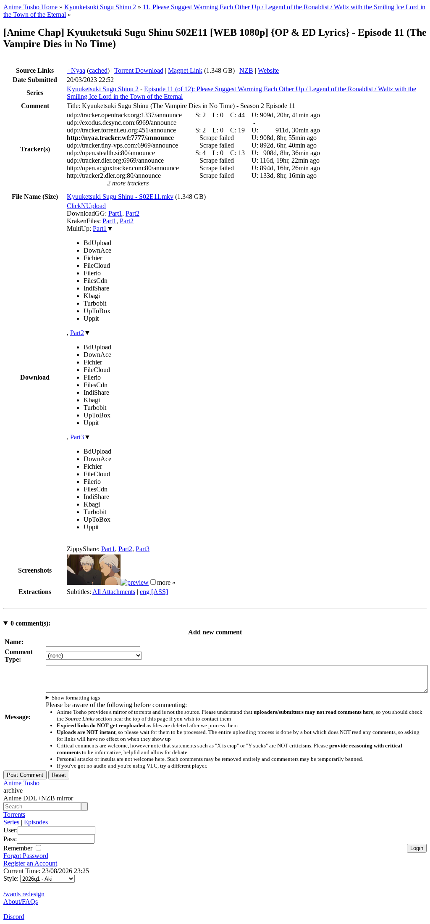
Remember (18, 848)
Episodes (36, 822)
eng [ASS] (154, 591)
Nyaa (76, 70)
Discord (13, 916)
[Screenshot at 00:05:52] (135, 582)
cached (98, 70)
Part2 (132, 213)
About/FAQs (20, 901)
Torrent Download (138, 70)
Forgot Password (25, 855)
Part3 (77, 437)
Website (268, 70)
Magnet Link (185, 70)
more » (166, 582)
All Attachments (113, 591)
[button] (153, 582)
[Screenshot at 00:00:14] (94, 582)
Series (11, 822)
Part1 (115, 213)
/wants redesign (24, 894)
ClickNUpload (86, 205)
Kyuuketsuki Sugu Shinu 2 (100, 7)
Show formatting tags (76, 697)
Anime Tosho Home (30, 7)
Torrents (14, 814)
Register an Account (30, 863)
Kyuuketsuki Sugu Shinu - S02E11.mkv (120, 196)
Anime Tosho (21, 783)
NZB (246, 70)
